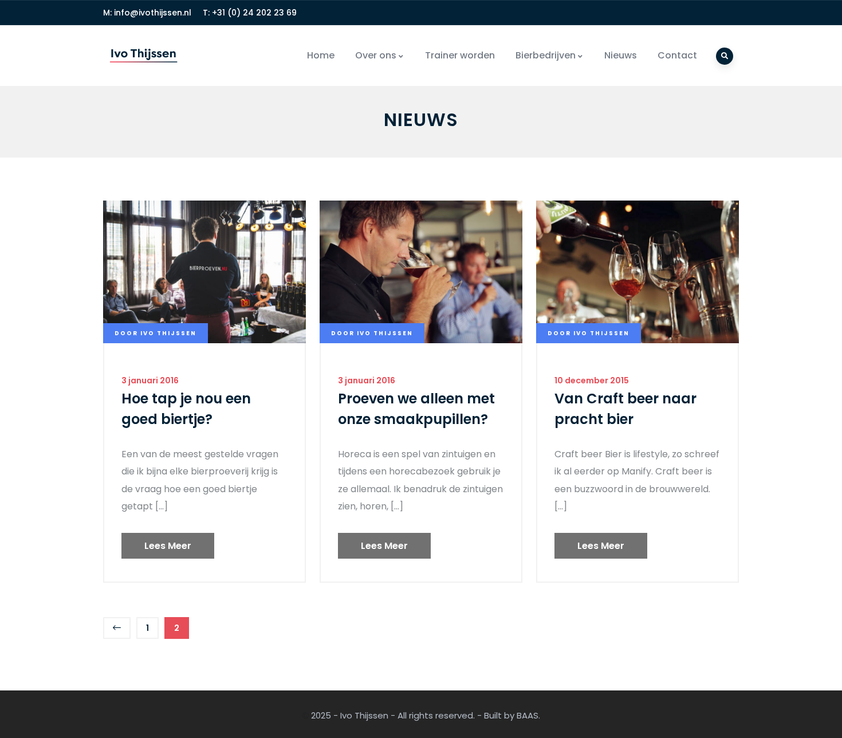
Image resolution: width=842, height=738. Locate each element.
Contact (677, 55)
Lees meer (167, 545)
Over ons (375, 55)
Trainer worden (460, 55)
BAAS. (528, 715)
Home (321, 55)
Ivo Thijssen (364, 715)
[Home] (143, 55)
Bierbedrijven (546, 55)
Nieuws (620, 55)
